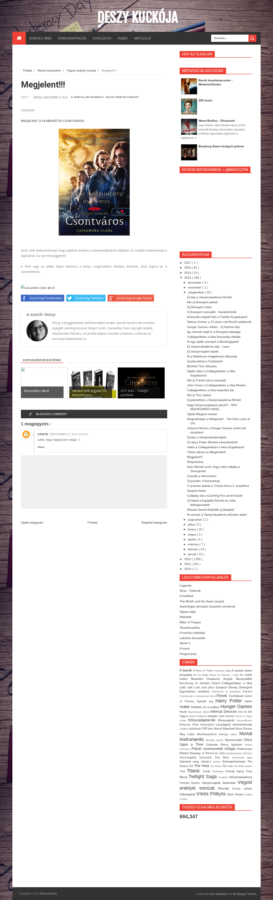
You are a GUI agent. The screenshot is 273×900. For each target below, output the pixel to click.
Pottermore (244, 749)
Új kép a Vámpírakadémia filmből (209, 297)
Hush (184, 711)
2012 (188, 559)
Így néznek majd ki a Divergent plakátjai (214, 332)
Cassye (43, 434)
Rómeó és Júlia (215, 753)
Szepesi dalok (196, 490)
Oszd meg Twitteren (89, 298)
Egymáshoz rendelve (196, 691)
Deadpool (222, 687)
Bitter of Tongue (190, 622)
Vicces (225, 788)
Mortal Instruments (89, 97)
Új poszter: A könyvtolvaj (203, 481)
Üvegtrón (223, 777)
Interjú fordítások (198, 716)
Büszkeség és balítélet (195, 683)
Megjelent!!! (195, 457)
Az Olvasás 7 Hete (229, 675)
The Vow (228, 766)
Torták (207, 771)
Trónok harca (235, 771)
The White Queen (243, 766)
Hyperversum (195, 712)
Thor (183, 771)
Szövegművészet (234, 761)
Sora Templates (218, 894)
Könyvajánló (227, 720)
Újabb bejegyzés (32, 522)
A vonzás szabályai (192, 632)
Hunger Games (236, 706)
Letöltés (184, 728)
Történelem (218, 771)
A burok (186, 670)
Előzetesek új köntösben (227, 691)
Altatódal (185, 617)
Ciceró (216, 683)
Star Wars (223, 757)
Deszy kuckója (137, 17)
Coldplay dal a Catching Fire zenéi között (214, 495)
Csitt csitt (187, 687)
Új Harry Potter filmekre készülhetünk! (212, 442)
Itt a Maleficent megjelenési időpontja (212, 356)
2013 (188, 277)
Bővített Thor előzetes (202, 366)
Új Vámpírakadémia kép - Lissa (208, 346)
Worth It (185, 643)
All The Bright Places (205, 675)
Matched (229, 728)
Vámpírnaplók (212, 782)
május (192, 534)
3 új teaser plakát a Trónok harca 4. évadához (218, 485)
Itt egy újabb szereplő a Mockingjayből (213, 341)
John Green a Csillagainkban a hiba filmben (216, 385)
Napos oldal (188, 611)
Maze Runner (244, 728)
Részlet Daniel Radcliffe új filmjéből (210, 509)
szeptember (196, 292)
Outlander (213, 744)
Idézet (206, 712)
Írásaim (213, 716)
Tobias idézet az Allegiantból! (206, 452)
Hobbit (185, 707)
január (192, 554)
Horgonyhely (188, 654)
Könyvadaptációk (203, 720)
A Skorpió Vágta (223, 670)
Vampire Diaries (191, 782)
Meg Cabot (188, 734)
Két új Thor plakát (199, 395)
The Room (216, 766)
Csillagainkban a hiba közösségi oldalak (214, 336)
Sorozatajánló (189, 757)
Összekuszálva (190, 627)
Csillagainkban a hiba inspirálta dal (210, 390)
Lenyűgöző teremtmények (234, 724)
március (193, 544)
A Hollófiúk (187, 596)
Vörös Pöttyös (211, 793)
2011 (188, 564)
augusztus (195, 519)
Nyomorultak (234, 740)
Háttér (248, 701)
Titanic (194, 770)
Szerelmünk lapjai (242, 757)
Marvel (218, 728)
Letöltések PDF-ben (201, 728)
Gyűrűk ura (206, 701)
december (195, 282)
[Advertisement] (98, 57)
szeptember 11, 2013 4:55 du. (68, 434)
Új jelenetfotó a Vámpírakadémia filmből (214, 400)
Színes (217, 761)
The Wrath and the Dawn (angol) (202, 601)
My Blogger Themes (244, 894)
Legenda (186, 585)
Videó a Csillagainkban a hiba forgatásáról (215, 447)
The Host (202, 766)
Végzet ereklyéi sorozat (122, 97)
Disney (233, 687)
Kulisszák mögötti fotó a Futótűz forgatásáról (217, 317)
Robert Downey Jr (192, 753)
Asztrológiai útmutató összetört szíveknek (207, 606)
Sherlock (247, 753)
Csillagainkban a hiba (237, 683)
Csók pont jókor (205, 687)
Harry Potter (230, 700)
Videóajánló (188, 794)
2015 (188, 267)
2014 (188, 272)
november (195, 287)
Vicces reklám (242, 788)
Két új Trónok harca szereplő (206, 380)
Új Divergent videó (199, 307)
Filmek (222, 696)
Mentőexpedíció (208, 734)
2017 (188, 262)
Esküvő (247, 691)
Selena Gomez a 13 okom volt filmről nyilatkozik (219, 321)
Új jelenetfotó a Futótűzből (204, 361)
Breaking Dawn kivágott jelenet (221, 146)
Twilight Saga (203, 776)
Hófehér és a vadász (206, 707)
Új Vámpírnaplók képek (202, 351)
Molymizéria (195, 462)
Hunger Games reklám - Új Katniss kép (213, 327)
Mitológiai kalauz (229, 734)
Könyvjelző (208, 724)
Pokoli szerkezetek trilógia (214, 749)
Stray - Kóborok (190, 590)
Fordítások (237, 696)
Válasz (41, 447)
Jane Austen (227, 716)
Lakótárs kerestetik (192, 638)
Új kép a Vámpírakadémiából (206, 437)
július (192, 524)
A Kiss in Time (203, 670)
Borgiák (229, 679)
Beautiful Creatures (207, 678)
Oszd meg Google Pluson (134, 298)
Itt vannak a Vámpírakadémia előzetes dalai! (217, 514)
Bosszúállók (244, 678)
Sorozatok (207, 757)
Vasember (230, 782)
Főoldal (92, 522)
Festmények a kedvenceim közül (198, 696)
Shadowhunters (234, 753)
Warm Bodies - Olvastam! (217, 120)
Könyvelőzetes (244, 720)
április (192, 539)
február (193, 549)
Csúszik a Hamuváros (201, 476)
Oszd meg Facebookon (46, 298)
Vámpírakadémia (240, 777)
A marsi (185, 648)
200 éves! (205, 100)
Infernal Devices (224, 712)
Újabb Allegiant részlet (202, 414)
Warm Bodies (236, 794)
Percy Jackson (233, 744)
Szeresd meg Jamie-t (196, 761)
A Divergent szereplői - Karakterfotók (212, 312)
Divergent (245, 687)
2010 (188, 569)
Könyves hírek (190, 724)
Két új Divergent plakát (202, 302)
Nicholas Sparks (215, 740)
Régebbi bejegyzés (154, 522)
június (192, 529)
